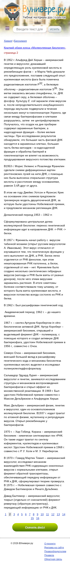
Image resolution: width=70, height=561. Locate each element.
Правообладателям (55, 551)
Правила (49, 555)
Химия (8, 40)
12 (52, 514)
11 (47, 514)
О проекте (50, 543)
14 (63, 514)
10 (42, 514)
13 (58, 514)
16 (37, 518)
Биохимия (20, 40)
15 (32, 518)
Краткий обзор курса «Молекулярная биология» (34, 47)
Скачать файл (35, 527)
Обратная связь (53, 559)
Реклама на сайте (54, 547)
